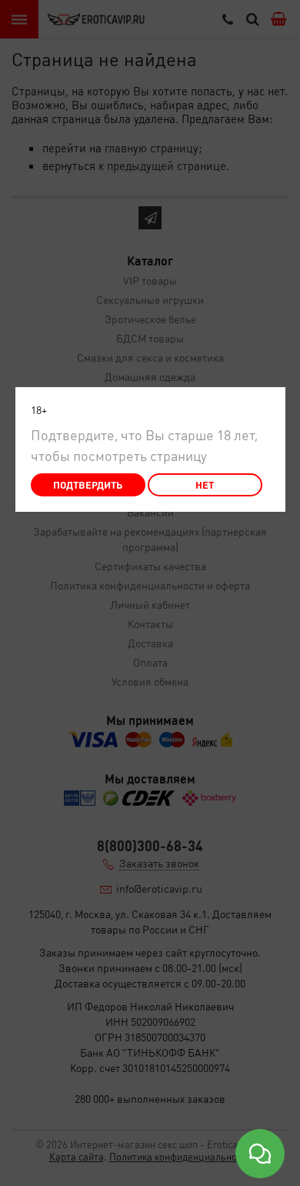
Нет (204, 484)
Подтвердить (87, 484)
